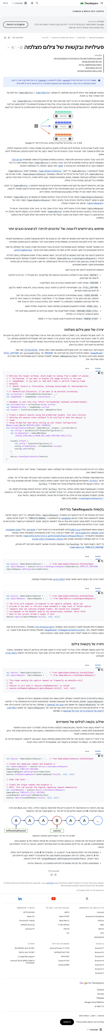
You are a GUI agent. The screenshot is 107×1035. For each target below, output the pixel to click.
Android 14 (99, 960)
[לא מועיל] (5, 38)
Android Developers (96, 38)
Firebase (100, 998)
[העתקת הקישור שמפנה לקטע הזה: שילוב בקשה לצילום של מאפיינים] (53, 722)
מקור (102, 925)
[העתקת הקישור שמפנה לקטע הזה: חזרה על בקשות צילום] (69, 644)
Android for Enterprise (95, 916)
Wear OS (31, 916)
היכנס (5, 3)
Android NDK (63, 965)
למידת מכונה (64, 916)
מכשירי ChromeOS (27, 920)
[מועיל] (9, 38)
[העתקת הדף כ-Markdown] (13, 47)
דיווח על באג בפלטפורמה (24, 948)
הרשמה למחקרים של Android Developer (22, 961)
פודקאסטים (99, 937)
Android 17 (99, 948)
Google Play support (26, 956)
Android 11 (99, 973)
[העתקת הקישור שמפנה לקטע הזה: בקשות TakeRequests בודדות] (57, 509)
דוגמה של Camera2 (56, 704)
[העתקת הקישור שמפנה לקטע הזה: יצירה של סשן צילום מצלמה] (61, 330)
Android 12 (99, 969)
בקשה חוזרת (11, 653)
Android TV (30, 929)
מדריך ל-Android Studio (59, 948)
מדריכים (45, 38)
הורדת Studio (63, 960)
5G (68, 933)
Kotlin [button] (98, 368)
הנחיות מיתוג (84, 1016)
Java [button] (87, 368)
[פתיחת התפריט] (101, 3)
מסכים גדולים (29, 912)
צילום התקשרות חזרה (44, 627)
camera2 (66, 80)
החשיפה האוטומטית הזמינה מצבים (48, 539)
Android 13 (99, 965)
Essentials (81, 38)
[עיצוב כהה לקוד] (99, 373)
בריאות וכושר (64, 920)
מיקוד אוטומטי (97, 533)
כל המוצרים (99, 1006)
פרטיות (66, 929)
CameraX (42, 80)
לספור (60, 166)
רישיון (94, 1016)
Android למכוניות (28, 925)
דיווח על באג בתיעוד (27, 952)
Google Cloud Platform (94, 1002)
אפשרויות (31, 529)
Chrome (100, 994)
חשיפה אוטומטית (13, 529)
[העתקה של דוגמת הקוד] (102, 373)
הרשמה (67, 1022)
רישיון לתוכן (50, 883)
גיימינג (66, 912)
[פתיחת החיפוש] (37, 3)
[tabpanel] (53, 417)
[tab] (98, 368)
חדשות (101, 929)
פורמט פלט (17, 159)
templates (66, 518)
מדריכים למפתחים (61, 952)
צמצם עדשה (81, 533)
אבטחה (101, 920)
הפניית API (65, 956)
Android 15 (99, 956)
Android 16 (99, 952)
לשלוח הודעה (59, 579)
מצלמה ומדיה (63, 925)
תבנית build (75, 529)
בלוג (102, 933)
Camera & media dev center (88, 11)
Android (100, 912)
